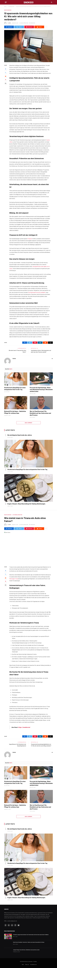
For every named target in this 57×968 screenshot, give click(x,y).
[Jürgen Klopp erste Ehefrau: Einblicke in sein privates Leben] (8, 951)
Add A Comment (28, 422)
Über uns (27, 964)
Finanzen (30, 238)
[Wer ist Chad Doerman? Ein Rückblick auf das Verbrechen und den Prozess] (41, 402)
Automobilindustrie (17, 514)
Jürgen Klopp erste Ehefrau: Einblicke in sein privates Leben (26, 949)
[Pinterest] (5, 79)
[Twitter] (5, 72)
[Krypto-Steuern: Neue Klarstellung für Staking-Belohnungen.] (28, 488)
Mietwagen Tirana (13, 578)
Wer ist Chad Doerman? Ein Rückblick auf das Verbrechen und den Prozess (40, 413)
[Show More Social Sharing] (45, 27)
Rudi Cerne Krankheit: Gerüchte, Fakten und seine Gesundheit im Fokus (28, 942)
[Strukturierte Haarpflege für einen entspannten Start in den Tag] (15, 379)
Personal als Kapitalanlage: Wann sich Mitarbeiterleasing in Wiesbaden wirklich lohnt (41, 389)
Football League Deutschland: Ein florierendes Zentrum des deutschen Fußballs (31, 934)
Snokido (35, 961)
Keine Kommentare (24, 524)
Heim (23, 964)
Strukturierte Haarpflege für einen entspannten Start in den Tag (15, 388)
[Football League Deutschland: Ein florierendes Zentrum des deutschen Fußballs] (8, 936)
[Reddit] (5, 76)
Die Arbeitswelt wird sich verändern (36, 292)
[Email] (5, 83)
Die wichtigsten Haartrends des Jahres (19, 435)
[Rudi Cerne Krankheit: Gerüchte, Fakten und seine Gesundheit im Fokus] (8, 944)
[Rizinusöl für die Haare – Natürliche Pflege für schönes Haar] (15, 402)
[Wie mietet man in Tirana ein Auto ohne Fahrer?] (28, 548)
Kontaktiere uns (33, 964)
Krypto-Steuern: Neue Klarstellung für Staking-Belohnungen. (26, 504)
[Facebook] (5, 69)
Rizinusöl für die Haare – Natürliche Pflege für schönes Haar (15, 412)
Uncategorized (7, 10)
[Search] (51, 2)
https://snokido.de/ (24, 727)
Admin (14, 358)
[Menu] (6, 2)
